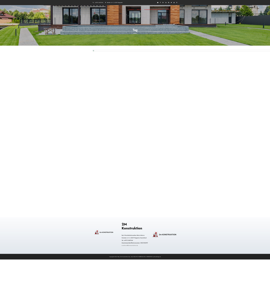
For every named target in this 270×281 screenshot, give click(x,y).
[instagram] (176, 2)
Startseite (131, 9)
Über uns (139, 9)
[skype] (168, 2)
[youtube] (174, 2)
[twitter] (171, 2)
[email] (157, 2)
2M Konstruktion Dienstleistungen (153, 9)
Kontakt (168, 9)
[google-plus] (163, 2)
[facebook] (160, 2)
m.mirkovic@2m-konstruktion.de (130, 245)
